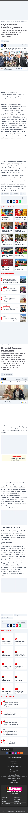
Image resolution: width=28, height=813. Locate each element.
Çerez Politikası (17, 799)
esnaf (24, 193)
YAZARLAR (6, 749)
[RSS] (21, 753)
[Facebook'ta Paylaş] (2, 45)
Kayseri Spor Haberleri (14, 778)
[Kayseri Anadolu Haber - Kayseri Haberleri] (14, 789)
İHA (8, 69)
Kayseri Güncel (14, 761)
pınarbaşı (6, 41)
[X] (10, 753)
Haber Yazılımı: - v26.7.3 (14, 811)
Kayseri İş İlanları (14, 782)
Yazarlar (14, 780)
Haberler (3, 21)
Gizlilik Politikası (17, 797)
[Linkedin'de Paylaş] (14, 201)
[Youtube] (18, 753)
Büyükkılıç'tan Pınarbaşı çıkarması (19, 21)
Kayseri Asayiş (14, 770)
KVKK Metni (17, 801)
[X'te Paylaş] (4, 45)
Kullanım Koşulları (6, 803)
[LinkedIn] (16, 753)
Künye (3, 799)
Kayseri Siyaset (14, 763)
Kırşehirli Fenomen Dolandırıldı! (18, 344)
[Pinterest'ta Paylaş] (17, 201)
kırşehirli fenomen (8, 374)
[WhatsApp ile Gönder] (20, 201)
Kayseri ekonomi (14, 772)
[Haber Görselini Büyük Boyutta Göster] (14, 59)
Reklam (4, 801)
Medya (8, 344)
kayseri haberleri (8, 617)
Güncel (8, 21)
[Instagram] (13, 753)
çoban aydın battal (21, 615)
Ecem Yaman (7, 402)
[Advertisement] (14, 10)
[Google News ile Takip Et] (23, 69)
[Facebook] (7, 753)
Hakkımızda (5, 797)
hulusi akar (15, 193)
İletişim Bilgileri (17, 803)
